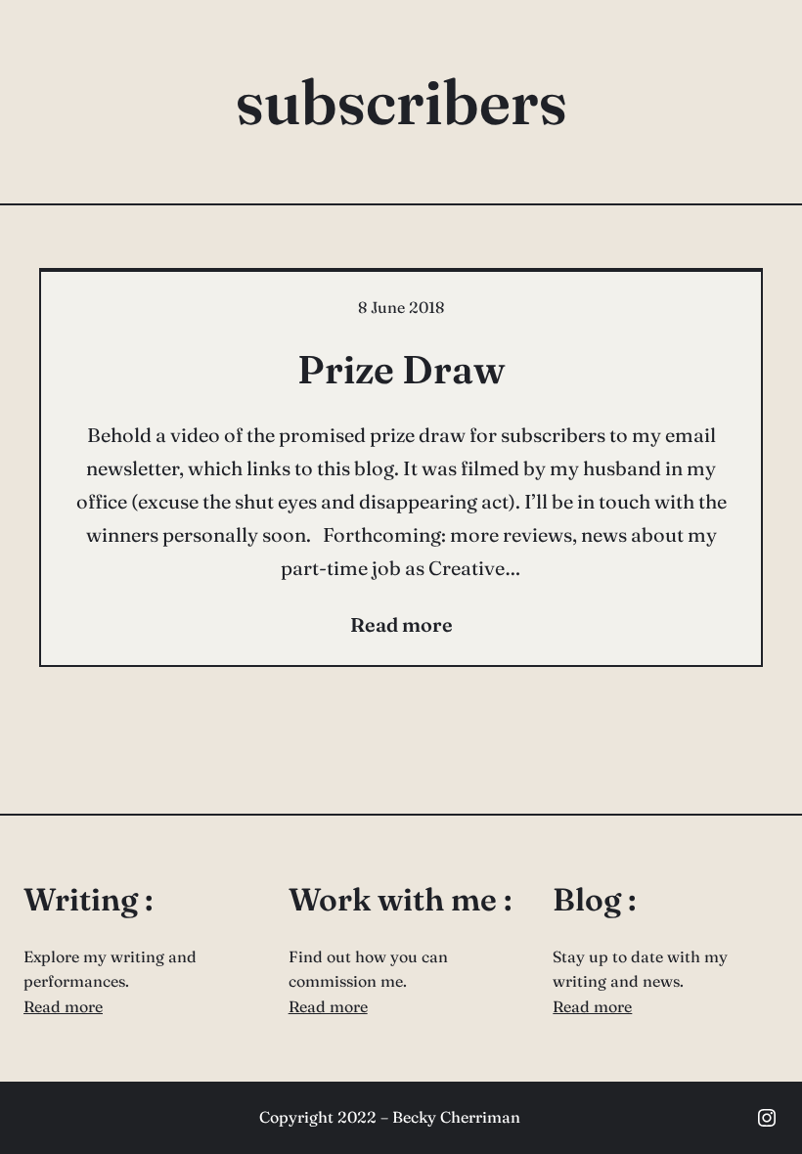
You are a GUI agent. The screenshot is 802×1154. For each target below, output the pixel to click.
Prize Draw (401, 369)
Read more (63, 1006)
